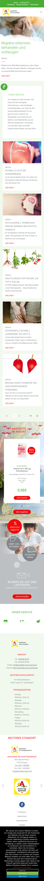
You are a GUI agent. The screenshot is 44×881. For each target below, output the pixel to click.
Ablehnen (22, 870)
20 (31, 416)
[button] (41, 469)
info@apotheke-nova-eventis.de (25, 665)
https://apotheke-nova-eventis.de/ (25, 668)
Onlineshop (34, 5)
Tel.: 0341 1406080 (22, 765)
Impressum (22, 812)
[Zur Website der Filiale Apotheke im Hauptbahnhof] (22, 749)
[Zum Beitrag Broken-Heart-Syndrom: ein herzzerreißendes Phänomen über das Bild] (22, 365)
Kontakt (22, 825)
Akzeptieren (22, 873)
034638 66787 (25, 3)
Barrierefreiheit (22, 821)
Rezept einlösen (22, 5)
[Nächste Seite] (37, 416)
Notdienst (11, 5)
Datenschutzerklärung (22, 867)
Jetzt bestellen (22, 498)
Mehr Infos (22, 876)
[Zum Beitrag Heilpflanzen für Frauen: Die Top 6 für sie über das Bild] (22, 260)
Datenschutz (22, 816)
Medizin (4, 58)
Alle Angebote (22, 512)
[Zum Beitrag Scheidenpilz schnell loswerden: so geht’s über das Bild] (22, 312)
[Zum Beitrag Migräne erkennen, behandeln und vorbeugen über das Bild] (22, 28)
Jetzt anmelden (22, 596)
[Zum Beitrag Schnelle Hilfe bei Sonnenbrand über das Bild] (22, 152)
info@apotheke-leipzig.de (22, 771)
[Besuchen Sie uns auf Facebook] (22, 804)
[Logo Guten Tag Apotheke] (22, 786)
